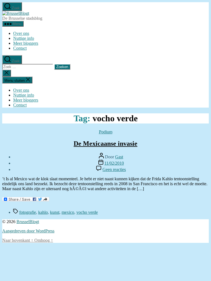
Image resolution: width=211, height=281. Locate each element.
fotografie (27, 212)
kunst (54, 212)
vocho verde (87, 212)
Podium (105, 132)
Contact (20, 48)
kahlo (43, 212)
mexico (68, 212)
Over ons (21, 33)
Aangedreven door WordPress (28, 231)
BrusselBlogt (27, 221)
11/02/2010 (114, 163)
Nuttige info (23, 38)
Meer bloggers (25, 43)
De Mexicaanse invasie (105, 143)
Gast (119, 156)
